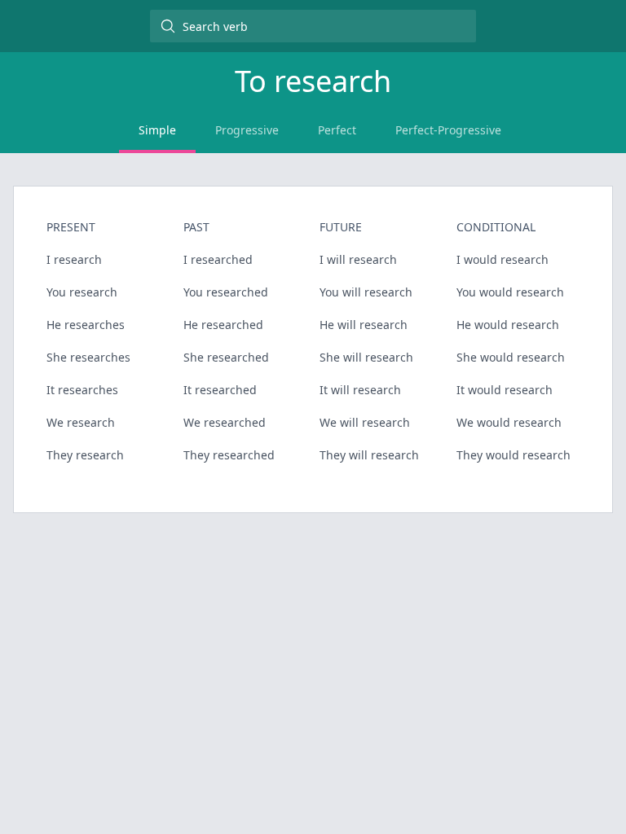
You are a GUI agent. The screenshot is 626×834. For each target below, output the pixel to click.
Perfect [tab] (337, 130)
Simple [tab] (157, 130)
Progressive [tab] (247, 130)
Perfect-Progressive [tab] (448, 130)
